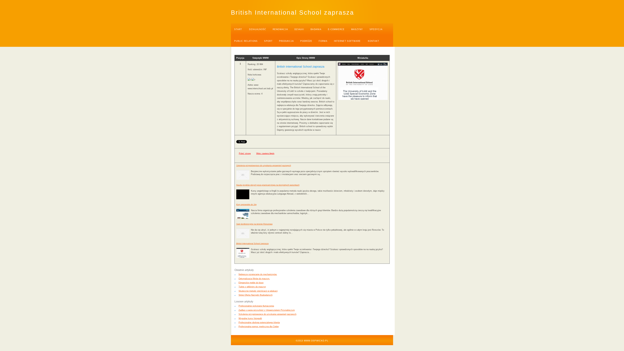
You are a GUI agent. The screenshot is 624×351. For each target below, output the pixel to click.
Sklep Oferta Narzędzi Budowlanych (256, 295)
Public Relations (246, 41)
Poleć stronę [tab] (245, 153)
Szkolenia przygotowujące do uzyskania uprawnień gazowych (263, 165)
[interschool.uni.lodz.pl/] (363, 99)
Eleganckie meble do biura (251, 282)
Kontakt (373, 41)
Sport (268, 41)
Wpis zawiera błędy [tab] (265, 153)
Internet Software (347, 41)
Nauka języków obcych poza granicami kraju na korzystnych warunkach (267, 185)
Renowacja (280, 29)
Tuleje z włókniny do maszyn (252, 287)
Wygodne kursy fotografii (250, 318)
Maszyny (357, 29)
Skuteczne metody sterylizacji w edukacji (258, 291)
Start (238, 29)
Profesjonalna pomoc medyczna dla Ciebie (259, 326)
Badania (316, 29)
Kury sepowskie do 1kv (246, 204)
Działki (299, 29)
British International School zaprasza (252, 243)
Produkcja (286, 41)
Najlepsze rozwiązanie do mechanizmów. (258, 274)
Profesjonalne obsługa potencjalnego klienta (259, 322)
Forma (323, 41)
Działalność (257, 29)
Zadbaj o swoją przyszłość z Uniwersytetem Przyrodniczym (267, 310)
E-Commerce (336, 29)
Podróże (306, 41)
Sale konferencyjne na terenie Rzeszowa (254, 224)
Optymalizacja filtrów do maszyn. (254, 278)
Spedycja (376, 29)
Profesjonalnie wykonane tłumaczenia (256, 306)
